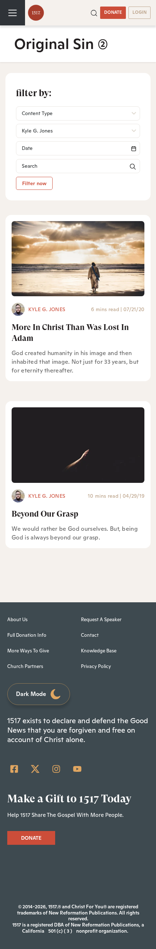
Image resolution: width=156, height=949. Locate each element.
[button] (94, 12)
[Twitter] (35, 769)
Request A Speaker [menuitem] (101, 619)
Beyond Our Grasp (45, 513)
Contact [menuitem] (90, 635)
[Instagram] (56, 769)
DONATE (113, 12)
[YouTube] (77, 769)
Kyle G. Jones (46, 309)
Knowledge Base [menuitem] (98, 651)
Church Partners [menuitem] (25, 666)
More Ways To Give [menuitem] (28, 651)
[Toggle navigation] (12, 12)
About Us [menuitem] (17, 619)
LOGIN (139, 12)
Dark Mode (31, 694)
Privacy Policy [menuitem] (96, 666)
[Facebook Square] (14, 769)
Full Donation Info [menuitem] (26, 635)
